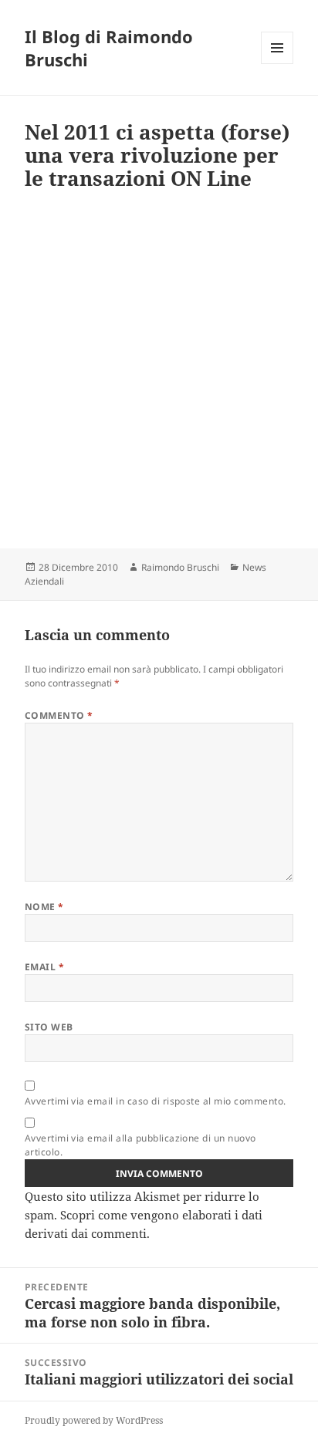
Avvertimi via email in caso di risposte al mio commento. (155, 1101)
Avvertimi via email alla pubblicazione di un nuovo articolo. (140, 1144)
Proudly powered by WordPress (94, 1420)
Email (44, 966)
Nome (44, 906)
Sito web (49, 1027)
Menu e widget (277, 63)
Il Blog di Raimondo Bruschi (109, 48)
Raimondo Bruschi (180, 567)
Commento (59, 715)
